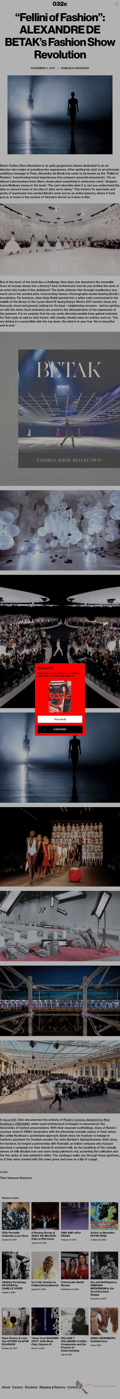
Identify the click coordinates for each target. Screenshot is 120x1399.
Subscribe (60, 729)
